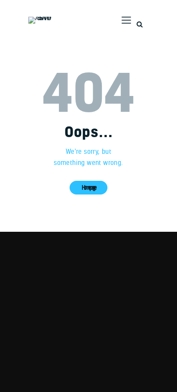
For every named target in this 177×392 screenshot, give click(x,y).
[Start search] (140, 24)
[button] (125, 20)
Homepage (88, 187)
